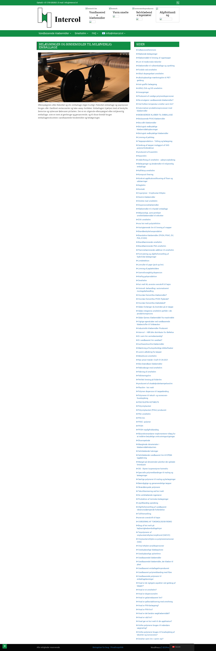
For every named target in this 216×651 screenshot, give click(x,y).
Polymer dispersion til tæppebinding (153, 391)
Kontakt (141, 189)
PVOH (140, 426)
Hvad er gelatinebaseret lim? (150, 598)
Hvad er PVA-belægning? (148, 605)
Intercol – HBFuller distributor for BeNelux (156, 332)
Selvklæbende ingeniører (144, 14)
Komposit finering (145, 174)
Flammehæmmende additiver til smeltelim (156, 250)
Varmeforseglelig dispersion (150, 272)
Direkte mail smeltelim (147, 201)
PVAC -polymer (144, 422)
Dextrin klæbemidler (146, 197)
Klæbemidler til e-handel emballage (153, 209)
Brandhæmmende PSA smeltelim (152, 246)
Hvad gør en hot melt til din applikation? (155, 621)
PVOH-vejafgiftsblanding (148, 430)
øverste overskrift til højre (149, 518)
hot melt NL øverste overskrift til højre (154, 284)
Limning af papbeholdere (148, 268)
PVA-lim (141, 418)
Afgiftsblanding (167, 14)
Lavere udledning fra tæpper (150, 352)
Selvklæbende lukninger (148, 451)
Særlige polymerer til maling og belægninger (157, 479)
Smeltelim (81, 33)
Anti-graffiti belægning (147, 84)
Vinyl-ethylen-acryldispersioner (151, 546)
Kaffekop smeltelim (146, 170)
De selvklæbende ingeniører (150, 495)
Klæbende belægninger (147, 54)
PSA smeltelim (144, 414)
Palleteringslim (144, 376)
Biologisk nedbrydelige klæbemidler (153, 133)
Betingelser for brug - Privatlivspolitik (108, 647)
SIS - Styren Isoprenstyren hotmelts (153, 469)
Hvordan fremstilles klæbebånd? (152, 303)
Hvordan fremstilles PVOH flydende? (153, 299)
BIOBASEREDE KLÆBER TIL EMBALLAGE (155, 115)
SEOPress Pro (168, 647)
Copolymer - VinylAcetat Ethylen (151, 193)
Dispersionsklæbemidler (148, 205)
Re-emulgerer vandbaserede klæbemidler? (155, 100)
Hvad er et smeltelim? (147, 590)
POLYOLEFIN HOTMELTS (148, 402)
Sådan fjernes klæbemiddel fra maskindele (156, 318)
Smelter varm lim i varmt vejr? (150, 639)
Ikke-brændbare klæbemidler (150, 364)
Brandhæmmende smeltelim (150, 242)
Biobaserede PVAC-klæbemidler (151, 119)
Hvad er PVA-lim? (145, 609)
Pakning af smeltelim (147, 372)
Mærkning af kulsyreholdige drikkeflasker (155, 348)
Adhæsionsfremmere (147, 50)
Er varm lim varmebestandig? (150, 336)
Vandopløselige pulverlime (149, 554)
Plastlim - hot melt (146, 387)
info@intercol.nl (71, 3)
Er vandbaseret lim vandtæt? (150, 340)
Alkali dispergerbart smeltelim (151, 74)
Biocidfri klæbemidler (147, 123)
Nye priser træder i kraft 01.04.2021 (153, 360)
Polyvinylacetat (144, 406)
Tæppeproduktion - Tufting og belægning (155, 141)
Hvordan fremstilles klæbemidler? (152, 295)
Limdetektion (143, 261)
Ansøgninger (143, 92)
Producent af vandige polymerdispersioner (156, 96)
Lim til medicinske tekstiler (149, 62)
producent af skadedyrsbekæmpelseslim (155, 383)
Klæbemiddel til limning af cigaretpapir (154, 58)
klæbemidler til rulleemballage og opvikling (156, 66)
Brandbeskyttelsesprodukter (150, 231)
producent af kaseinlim (148, 152)
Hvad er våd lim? (145, 617)
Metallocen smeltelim (147, 356)
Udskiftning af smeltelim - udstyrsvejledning (156, 160)
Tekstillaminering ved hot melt (151, 491)
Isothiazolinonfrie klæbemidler (151, 344)
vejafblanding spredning (148, 503)
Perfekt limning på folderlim (150, 380)
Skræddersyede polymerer (149, 487)
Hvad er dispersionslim (148, 594)
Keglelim (142, 185)
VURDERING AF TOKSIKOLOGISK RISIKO (155, 522)
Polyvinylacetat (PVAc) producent (152, 410)
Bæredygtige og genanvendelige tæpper (154, 483)
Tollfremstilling (144, 514)
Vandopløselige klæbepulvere (150, 550)
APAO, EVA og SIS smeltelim (150, 88)
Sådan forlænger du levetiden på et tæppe (155, 307)
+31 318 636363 (50, 3)
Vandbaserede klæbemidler (97, 15)
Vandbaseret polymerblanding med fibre (155, 572)
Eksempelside (144, 440)
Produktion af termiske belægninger (153, 499)
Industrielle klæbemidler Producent (153, 328)
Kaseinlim (142, 156)
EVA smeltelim (144, 220)
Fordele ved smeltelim (147, 70)
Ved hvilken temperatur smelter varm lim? (155, 104)
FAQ (94, 33)
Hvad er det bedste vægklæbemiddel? (154, 613)
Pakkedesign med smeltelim (150, 368)
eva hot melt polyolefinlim (149, 223)
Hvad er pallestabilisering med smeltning (155, 602)
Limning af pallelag (146, 137)
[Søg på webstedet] (177, 3)
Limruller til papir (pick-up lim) (151, 265)
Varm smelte (120, 12)
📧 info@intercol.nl (113, 33)
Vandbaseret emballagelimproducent (153, 568)
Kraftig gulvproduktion (147, 276)
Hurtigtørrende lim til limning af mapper (155, 227)
